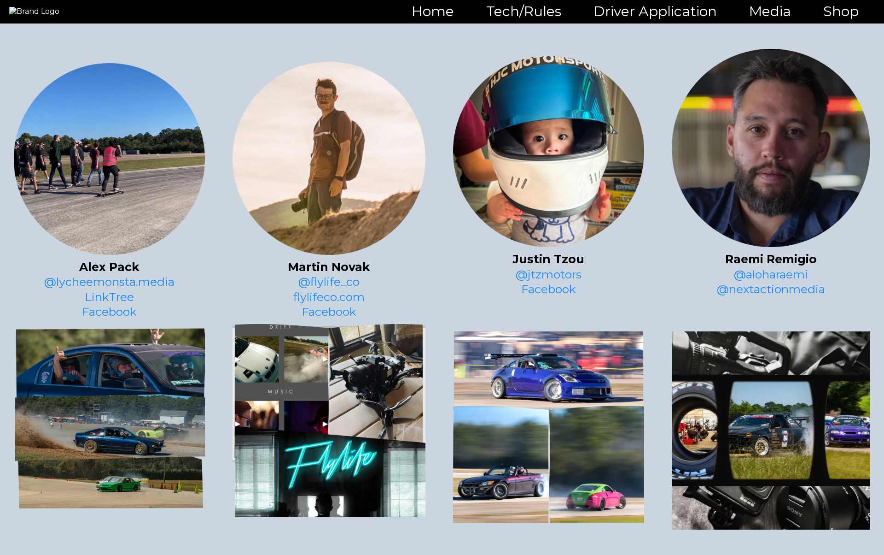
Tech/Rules (523, 11)
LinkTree (109, 297)
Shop (841, 11)
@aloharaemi (771, 274)
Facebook (109, 312)
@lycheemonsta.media (109, 282)
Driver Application (655, 11)
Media (770, 11)
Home (433, 11)
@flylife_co (329, 282)
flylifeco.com (329, 297)
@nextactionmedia (771, 289)
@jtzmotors (549, 274)
